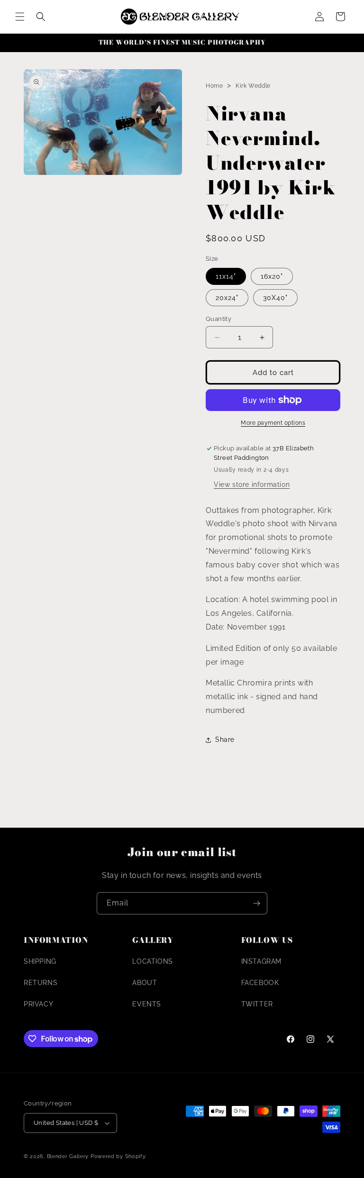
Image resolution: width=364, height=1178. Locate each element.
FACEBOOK (260, 982)
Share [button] (225, 739)
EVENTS (146, 1004)
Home (214, 85)
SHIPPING (40, 961)
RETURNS (40, 982)
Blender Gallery (68, 1156)
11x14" (226, 276)
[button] (19, 16)
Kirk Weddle (253, 85)
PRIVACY (38, 1004)
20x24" (227, 297)
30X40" (275, 297)
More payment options (273, 423)
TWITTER (257, 1004)
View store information (252, 484)
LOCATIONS (152, 961)
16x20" (272, 276)
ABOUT (144, 982)
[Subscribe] (256, 903)
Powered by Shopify (118, 1156)
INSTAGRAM (261, 961)
